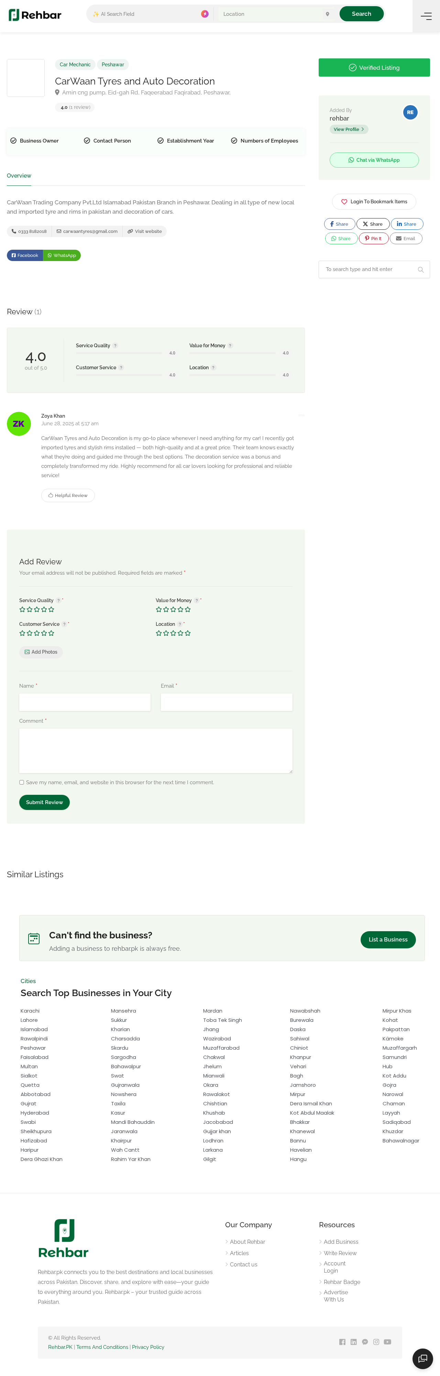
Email (169, 686)
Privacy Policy (148, 1347)
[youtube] (387, 1342)
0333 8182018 (32, 231)
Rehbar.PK (60, 1347)
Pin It (376, 238)
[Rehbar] (35, 14)
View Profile (346, 129)
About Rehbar (247, 1242)
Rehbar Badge (342, 1282)
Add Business (341, 1242)
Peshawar (113, 64)
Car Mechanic (75, 64)
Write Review (340, 1253)
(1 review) (75, 107)
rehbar (339, 118)
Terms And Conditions (102, 1347)
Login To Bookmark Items (379, 201)
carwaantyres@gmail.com (90, 231)
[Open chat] (422, 1359)
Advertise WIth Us (336, 1296)
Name (28, 686)
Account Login (334, 1267)
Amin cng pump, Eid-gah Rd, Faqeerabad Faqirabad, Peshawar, (146, 92)
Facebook (27, 255)
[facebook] (342, 1342)
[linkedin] (353, 1342)
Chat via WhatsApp (377, 160)
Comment (33, 721)
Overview (19, 175)
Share (341, 224)
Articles (239, 1253)
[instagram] (376, 1342)
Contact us (243, 1264)
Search (361, 13)
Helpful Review (71, 495)
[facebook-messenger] (365, 1342)
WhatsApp (64, 255)
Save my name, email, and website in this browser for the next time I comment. (120, 782)
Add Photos (44, 652)
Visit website (148, 231)
